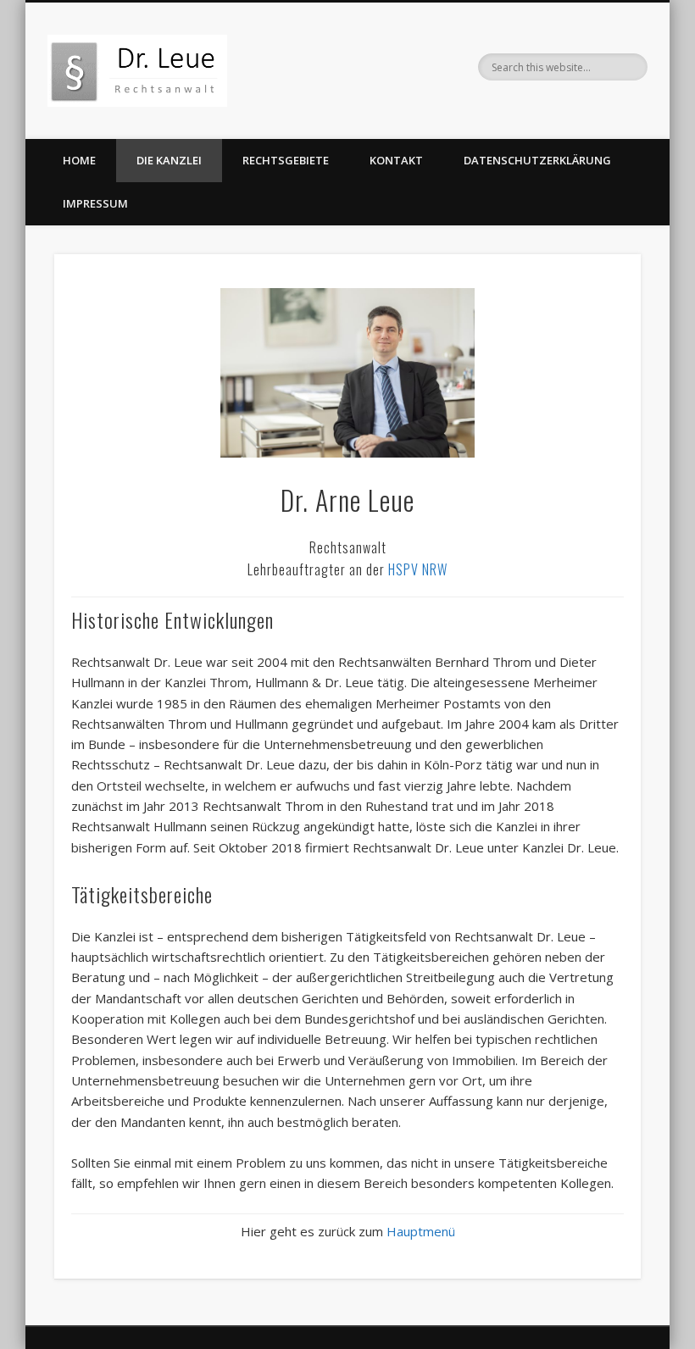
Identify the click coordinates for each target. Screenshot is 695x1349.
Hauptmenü (420, 1231)
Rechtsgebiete (285, 160)
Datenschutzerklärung (537, 160)
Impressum (95, 203)
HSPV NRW (418, 569)
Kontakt (396, 160)
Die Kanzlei (169, 160)
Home (79, 160)
